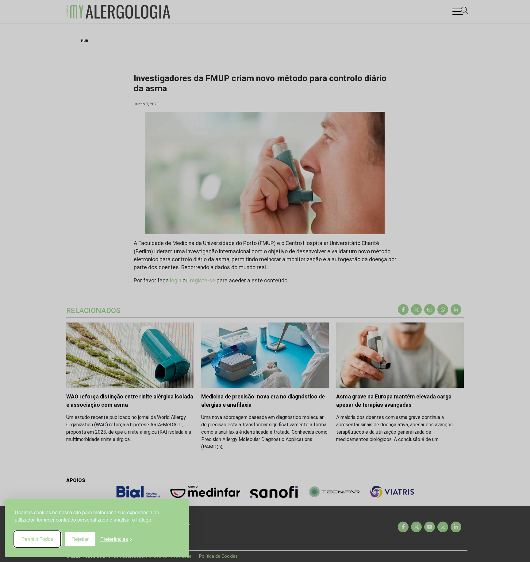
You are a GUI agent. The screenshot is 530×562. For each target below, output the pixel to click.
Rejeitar (80, 538)
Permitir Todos (37, 538)
